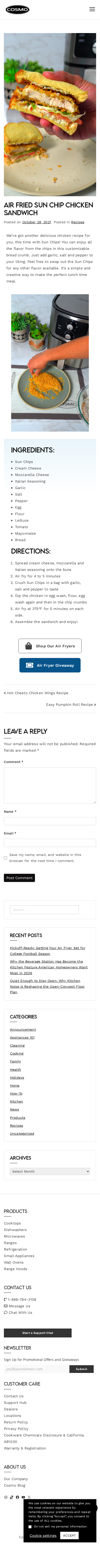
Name (10, 811)
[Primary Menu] (92, 10)
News (14, 1109)
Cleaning (17, 1045)
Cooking (16, 1053)
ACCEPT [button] (69, 1535)
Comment (13, 762)
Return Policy (16, 1422)
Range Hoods (15, 1269)
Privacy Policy (16, 1429)
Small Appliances (19, 1256)
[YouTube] (23, 1497)
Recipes (77, 222)
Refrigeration (15, 1249)
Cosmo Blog (14, 1485)
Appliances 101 (22, 1037)
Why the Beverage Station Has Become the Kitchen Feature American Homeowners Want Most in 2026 (49, 967)
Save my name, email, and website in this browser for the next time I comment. (45, 858)
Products (17, 1117)
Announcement (23, 1029)
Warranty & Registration (25, 1448)
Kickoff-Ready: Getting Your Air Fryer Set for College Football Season (47, 951)
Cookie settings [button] (43, 1535)
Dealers (11, 1409)
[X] (29, 1497)
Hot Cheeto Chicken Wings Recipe (37, 693)
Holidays (17, 1077)
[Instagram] (6, 1497)
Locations (12, 1415)
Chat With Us (20, 1312)
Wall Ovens (14, 1262)
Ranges (10, 1243)
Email (10, 833)
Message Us (19, 1306)
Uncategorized (22, 1133)
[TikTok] (12, 1497)
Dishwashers (15, 1230)
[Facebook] (17, 1497)
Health (15, 1069)
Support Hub (15, 1402)
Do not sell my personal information (60, 1526)
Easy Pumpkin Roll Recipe (69, 704)
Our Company (16, 1479)
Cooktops (12, 1223)
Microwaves (14, 1236)
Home (15, 1085)
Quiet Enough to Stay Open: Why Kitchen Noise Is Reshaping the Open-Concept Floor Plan (47, 986)
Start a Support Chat (37, 1333)
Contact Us (14, 1396)
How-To (16, 1093)
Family (15, 1061)
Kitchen (16, 1101)
